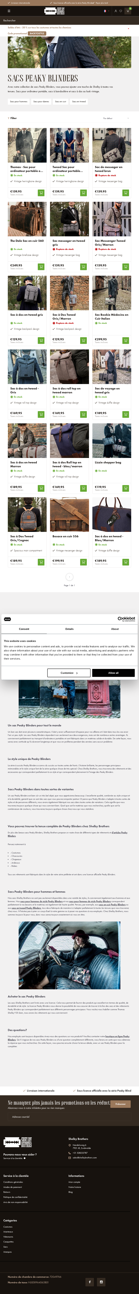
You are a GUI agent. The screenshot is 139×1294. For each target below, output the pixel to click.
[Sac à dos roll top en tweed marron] (69, 366)
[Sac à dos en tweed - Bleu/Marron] (111, 514)
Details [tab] (69, 629)
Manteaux (8, 1231)
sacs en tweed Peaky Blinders (26, 908)
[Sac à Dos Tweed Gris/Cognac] (27, 514)
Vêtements (8, 1236)
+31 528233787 (80, 1152)
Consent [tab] (24, 629)
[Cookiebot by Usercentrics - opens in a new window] (120, 619)
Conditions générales (13, 1182)
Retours (6, 1192)
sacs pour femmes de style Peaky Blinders (90, 901)
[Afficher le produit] (41, 193)
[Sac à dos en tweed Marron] (27, 440)
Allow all (113, 672)
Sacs (5, 1246)
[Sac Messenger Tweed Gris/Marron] (111, 219)
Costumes (7, 1226)
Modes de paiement (12, 1187)
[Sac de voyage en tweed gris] (111, 366)
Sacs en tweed (79, 101)
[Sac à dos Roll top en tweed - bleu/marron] (69, 440)
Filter (14, 118)
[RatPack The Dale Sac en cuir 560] (27, 219)
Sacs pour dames (41, 101)
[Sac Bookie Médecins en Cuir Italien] (111, 293)
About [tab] (115, 629)
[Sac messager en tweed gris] (69, 219)
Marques (7, 1251)
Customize (67, 672)
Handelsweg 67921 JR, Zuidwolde (82, 1147)
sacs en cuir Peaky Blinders (112, 904)
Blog (70, 1192)
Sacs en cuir (60, 101)
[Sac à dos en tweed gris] (27, 293)
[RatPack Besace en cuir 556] (69, 514)
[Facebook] (89, 1282)
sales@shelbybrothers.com (85, 1157)
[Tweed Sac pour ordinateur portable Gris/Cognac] (69, 145)
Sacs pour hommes (18, 101)
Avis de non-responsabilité (15, 1202)
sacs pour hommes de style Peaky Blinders (41, 901)
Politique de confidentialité (15, 1197)
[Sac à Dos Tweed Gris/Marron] (69, 293)
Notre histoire (74, 1187)
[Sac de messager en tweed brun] (111, 145)
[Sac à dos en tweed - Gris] (27, 366)
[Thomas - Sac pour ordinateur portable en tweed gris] (27, 145)
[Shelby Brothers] (54, 11)
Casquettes (8, 1241)
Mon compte (74, 1182)
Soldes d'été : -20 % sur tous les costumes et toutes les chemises (39, 30)
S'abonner (120, 1104)
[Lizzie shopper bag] (111, 440)
